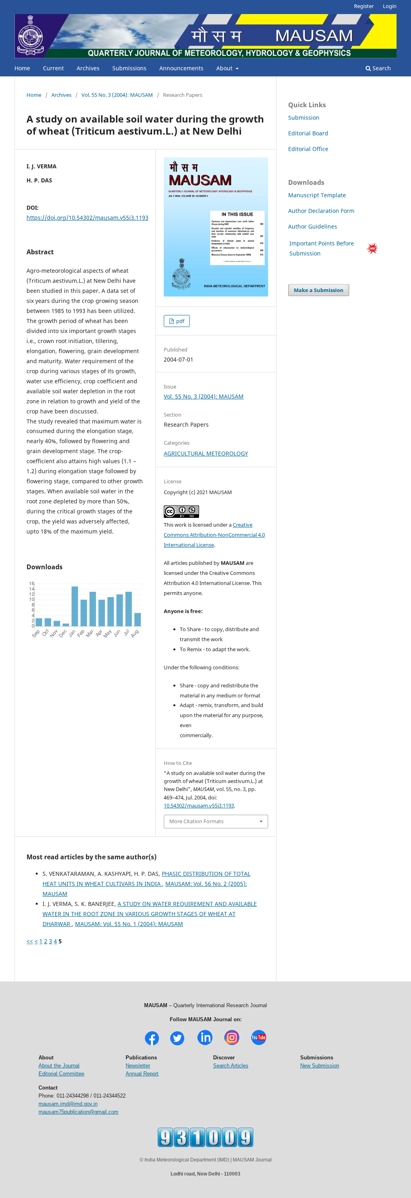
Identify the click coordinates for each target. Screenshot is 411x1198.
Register (364, 6)
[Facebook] (152, 1044)
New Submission (319, 1066)
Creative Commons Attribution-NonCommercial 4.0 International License (214, 534)
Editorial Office (308, 149)
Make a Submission (319, 290)
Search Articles (230, 1066)
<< (29, 941)
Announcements (181, 68)
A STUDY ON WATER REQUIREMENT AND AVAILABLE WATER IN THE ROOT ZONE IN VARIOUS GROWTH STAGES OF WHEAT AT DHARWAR (150, 914)
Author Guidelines (313, 226)
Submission (303, 117)
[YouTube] (258, 1044)
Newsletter (138, 1066)
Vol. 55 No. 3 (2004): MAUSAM (117, 94)
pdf (179, 321)
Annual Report (142, 1074)
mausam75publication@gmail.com (78, 1112)
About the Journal (59, 1066)
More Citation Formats (196, 821)
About (225, 68)
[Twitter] (177, 1044)
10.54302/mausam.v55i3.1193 (199, 805)
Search (381, 68)
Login (390, 6)
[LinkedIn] (205, 1044)
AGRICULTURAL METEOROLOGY (206, 453)
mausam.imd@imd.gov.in (68, 1104)
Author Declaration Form (321, 211)
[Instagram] (231, 1044)
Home (22, 68)
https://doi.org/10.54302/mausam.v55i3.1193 (87, 217)
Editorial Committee (61, 1074)
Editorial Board (308, 133)
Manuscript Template (317, 195)
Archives (88, 68)
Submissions (129, 68)
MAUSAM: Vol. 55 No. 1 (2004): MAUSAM (129, 924)
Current (53, 68)
